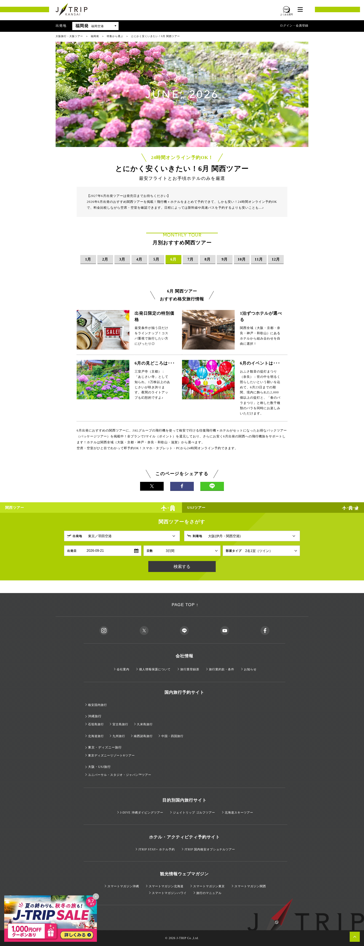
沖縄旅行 (95, 716)
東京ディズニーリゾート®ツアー (111, 755)
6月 (173, 259)
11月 (259, 259)
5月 (156, 259)
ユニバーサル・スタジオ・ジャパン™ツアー (119, 774)
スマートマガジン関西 (250, 886)
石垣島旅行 (96, 724)
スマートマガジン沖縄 (123, 886)
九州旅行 (118, 736)
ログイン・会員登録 (294, 25)
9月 (225, 259)
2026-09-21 (95, 550)
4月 (139, 259)
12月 (276, 259)
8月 (208, 259)
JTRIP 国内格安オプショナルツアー (210, 849)
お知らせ (250, 669)
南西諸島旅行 (143, 736)
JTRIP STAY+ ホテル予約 (156, 849)
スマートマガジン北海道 (166, 886)
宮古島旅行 (120, 724)
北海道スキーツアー (239, 812)
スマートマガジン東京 (209, 886)
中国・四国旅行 (172, 736)
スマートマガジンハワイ (169, 893)
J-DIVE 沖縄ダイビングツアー (141, 812)
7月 (190, 259)
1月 (88, 259)
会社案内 (123, 669)
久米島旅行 (145, 724)
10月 (242, 259)
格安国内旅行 (97, 705)
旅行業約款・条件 (221, 669)
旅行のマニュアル (209, 893)
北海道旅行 (96, 736)
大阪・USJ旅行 (99, 766)
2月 (105, 259)
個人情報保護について (155, 669)
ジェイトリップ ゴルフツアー (194, 812)
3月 (122, 259)
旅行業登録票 (189, 669)
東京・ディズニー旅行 (105, 747)
